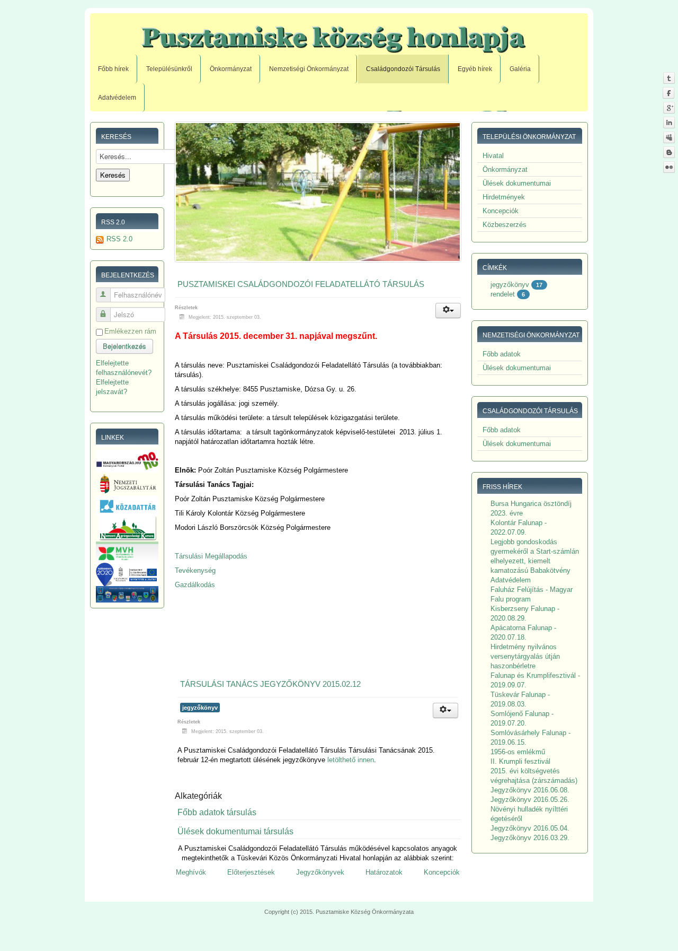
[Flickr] (669, 167)
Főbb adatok (502, 354)
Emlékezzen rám (130, 331)
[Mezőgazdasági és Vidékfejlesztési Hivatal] (127, 551)
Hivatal (493, 156)
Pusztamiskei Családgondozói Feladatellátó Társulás (300, 284)
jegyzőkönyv (200, 707)
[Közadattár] (127, 506)
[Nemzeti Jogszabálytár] (127, 483)
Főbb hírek (113, 69)
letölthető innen (350, 760)
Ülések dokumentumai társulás (235, 831)
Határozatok (384, 872)
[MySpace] (669, 137)
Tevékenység (195, 570)
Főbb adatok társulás (216, 812)
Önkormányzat (231, 69)
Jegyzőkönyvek (320, 872)
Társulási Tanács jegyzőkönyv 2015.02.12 (270, 683)
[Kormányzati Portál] (127, 461)
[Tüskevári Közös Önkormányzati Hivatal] (127, 594)
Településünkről (169, 69)
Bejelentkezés (124, 346)
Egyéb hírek (475, 69)
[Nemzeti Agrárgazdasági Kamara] (127, 528)
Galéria (520, 69)
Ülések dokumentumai (517, 183)
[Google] (669, 107)
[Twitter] (669, 78)
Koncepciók (442, 872)
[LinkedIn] (669, 122)
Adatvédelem (117, 97)
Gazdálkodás (195, 585)
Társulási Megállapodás (211, 556)
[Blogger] (669, 152)
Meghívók (191, 872)
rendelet (502, 294)
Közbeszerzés (505, 225)
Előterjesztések (251, 872)
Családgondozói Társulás (403, 69)
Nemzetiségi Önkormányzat (309, 69)
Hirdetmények (504, 197)
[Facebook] (669, 92)
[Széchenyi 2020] (127, 574)
